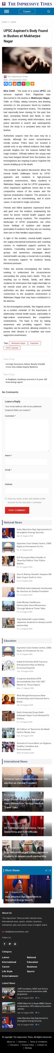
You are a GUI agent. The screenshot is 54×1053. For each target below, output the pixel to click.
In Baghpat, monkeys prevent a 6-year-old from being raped (26, 380)
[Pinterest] (23, 84)
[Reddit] (15, 84)
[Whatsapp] (28, 84)
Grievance (14, 1045)
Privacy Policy (28, 1045)
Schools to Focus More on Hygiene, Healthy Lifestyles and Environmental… (34, 746)
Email (8, 470)
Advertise (22, 1042)
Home (4, 22)
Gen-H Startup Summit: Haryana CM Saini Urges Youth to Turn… (34, 576)
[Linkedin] (19, 84)
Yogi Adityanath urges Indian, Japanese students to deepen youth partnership (34, 622)
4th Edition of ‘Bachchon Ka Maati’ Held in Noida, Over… (33, 731)
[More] (32, 84)
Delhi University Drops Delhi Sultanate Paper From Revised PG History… (33, 715)
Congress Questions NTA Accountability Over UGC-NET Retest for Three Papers (31, 681)
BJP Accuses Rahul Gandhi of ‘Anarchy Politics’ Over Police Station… (31, 560)
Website (8, 484)
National (24, 877)
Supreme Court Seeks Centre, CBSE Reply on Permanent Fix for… (34, 545)
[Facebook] (6, 84)
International (9, 962)
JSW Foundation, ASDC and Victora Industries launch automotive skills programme (32, 992)
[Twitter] (10, 84)
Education (32, 962)
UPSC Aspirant (12, 348)
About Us (11, 1042)
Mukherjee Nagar (18, 343)
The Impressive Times (17, 76)
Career (6, 967)
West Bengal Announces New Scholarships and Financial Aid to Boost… (33, 698)
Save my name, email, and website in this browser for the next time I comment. (26, 500)
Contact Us (42, 1045)
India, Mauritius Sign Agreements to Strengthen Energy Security (34, 531)
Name (8, 455)
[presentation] (46, 870)
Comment (10, 416)
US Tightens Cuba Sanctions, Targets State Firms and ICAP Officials (25, 830)
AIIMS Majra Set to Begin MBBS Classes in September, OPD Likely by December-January (34, 1006)
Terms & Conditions (38, 1042)
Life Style (7, 971)
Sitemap (28, 1048)
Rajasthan (34, 343)
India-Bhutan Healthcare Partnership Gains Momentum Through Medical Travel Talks (31, 605)
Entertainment (10, 976)
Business (32, 967)
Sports (30, 971)
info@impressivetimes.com (17, 932)
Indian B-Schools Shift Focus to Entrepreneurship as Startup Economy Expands (32, 664)
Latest (13, 22)
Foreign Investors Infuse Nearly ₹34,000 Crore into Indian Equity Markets (25, 365)
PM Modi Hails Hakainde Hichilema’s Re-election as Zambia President (34, 590)
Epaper (27, 11)
